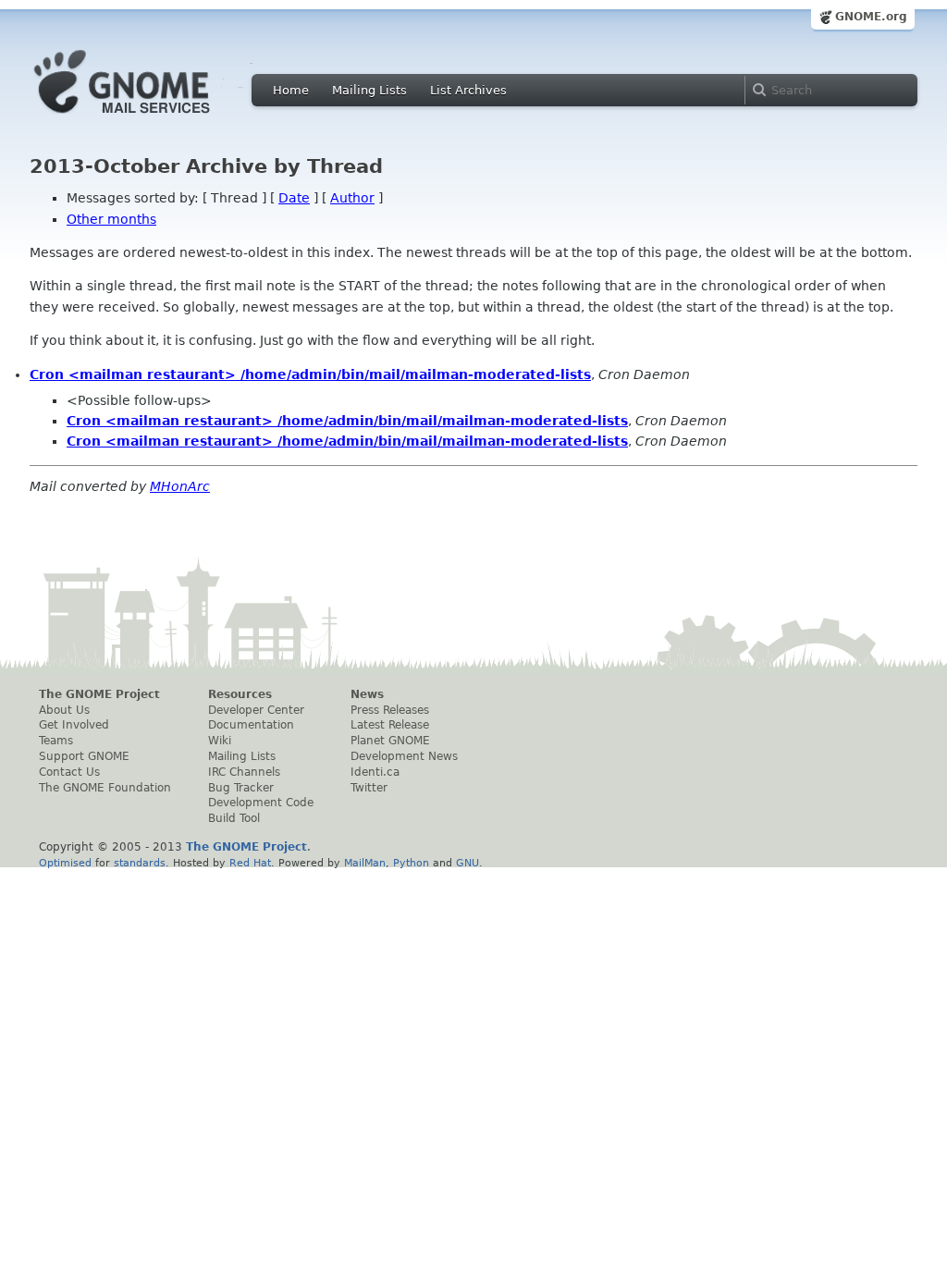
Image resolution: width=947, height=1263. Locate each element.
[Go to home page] (150, 118)
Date (294, 197)
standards (140, 862)
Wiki (219, 740)
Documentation (251, 724)
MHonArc (180, 486)
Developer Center (256, 710)
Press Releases (390, 710)
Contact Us (69, 772)
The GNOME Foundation (105, 787)
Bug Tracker (241, 787)
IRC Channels (244, 772)
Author (352, 197)
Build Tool (234, 818)
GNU (467, 862)
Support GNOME (84, 756)
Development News (404, 756)
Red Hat (250, 862)
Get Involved (74, 724)
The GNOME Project (99, 694)
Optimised (65, 862)
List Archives (468, 90)
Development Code (261, 802)
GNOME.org (871, 16)
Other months (111, 219)
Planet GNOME (390, 740)
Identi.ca (375, 772)
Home (291, 90)
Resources (240, 694)
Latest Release (390, 724)
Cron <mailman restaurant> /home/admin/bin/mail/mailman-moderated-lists (310, 374)
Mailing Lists (369, 90)
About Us (64, 710)
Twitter (369, 787)
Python (411, 862)
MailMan (365, 862)
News (367, 694)
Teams (56, 740)
